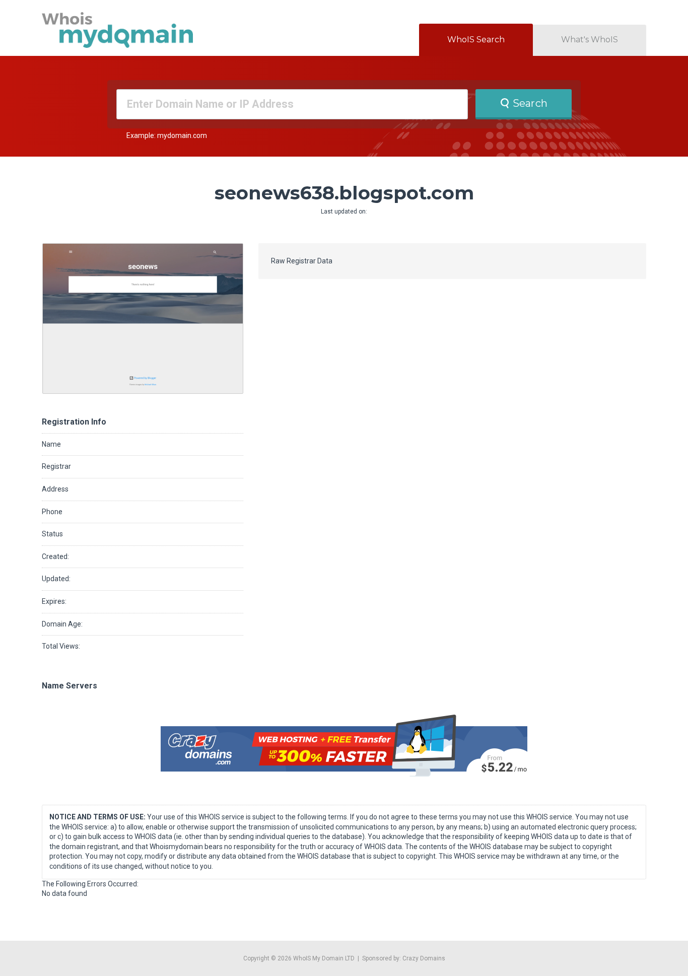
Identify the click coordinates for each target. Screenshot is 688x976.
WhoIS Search (476, 39)
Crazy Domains (423, 958)
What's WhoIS (589, 39)
